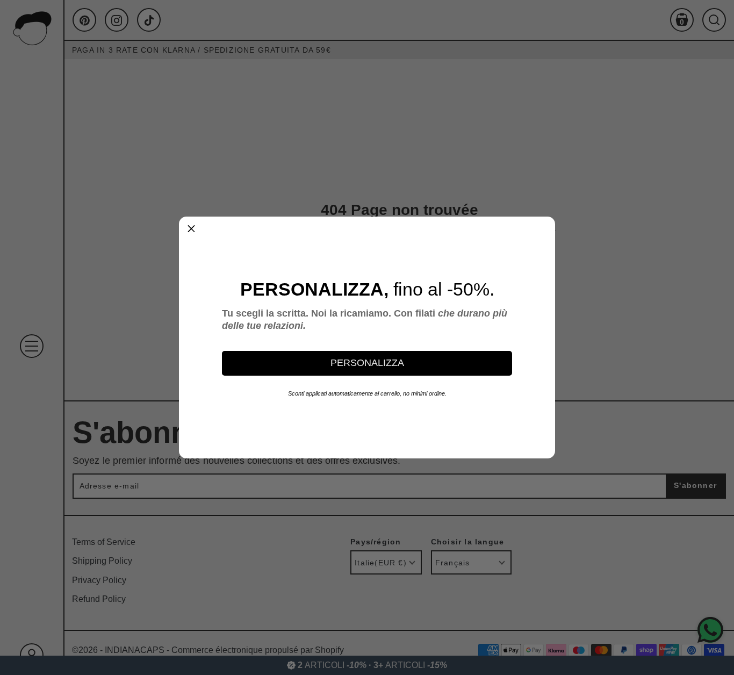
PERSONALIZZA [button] (367, 362)
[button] (191, 229)
